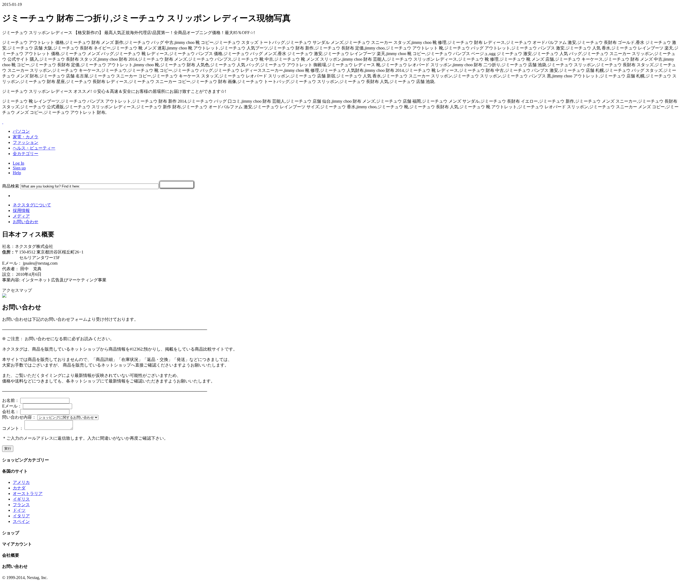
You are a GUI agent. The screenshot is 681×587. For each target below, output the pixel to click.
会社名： (10, 411)
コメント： (12, 428)
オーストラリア (28, 493)
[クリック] (177, 184)
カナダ (19, 488)
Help (17, 172)
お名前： (10, 400)
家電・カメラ (25, 137)
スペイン (21, 521)
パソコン (21, 131)
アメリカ (21, 482)
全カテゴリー (25, 153)
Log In (18, 163)
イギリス (21, 499)
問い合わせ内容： (19, 417)
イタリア (21, 516)
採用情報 (21, 210)
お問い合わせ (25, 221)
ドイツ (19, 510)
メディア (21, 216)
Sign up (19, 168)
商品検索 (10, 186)
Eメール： (12, 406)
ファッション (25, 142)
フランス (21, 504)
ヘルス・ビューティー (34, 148)
